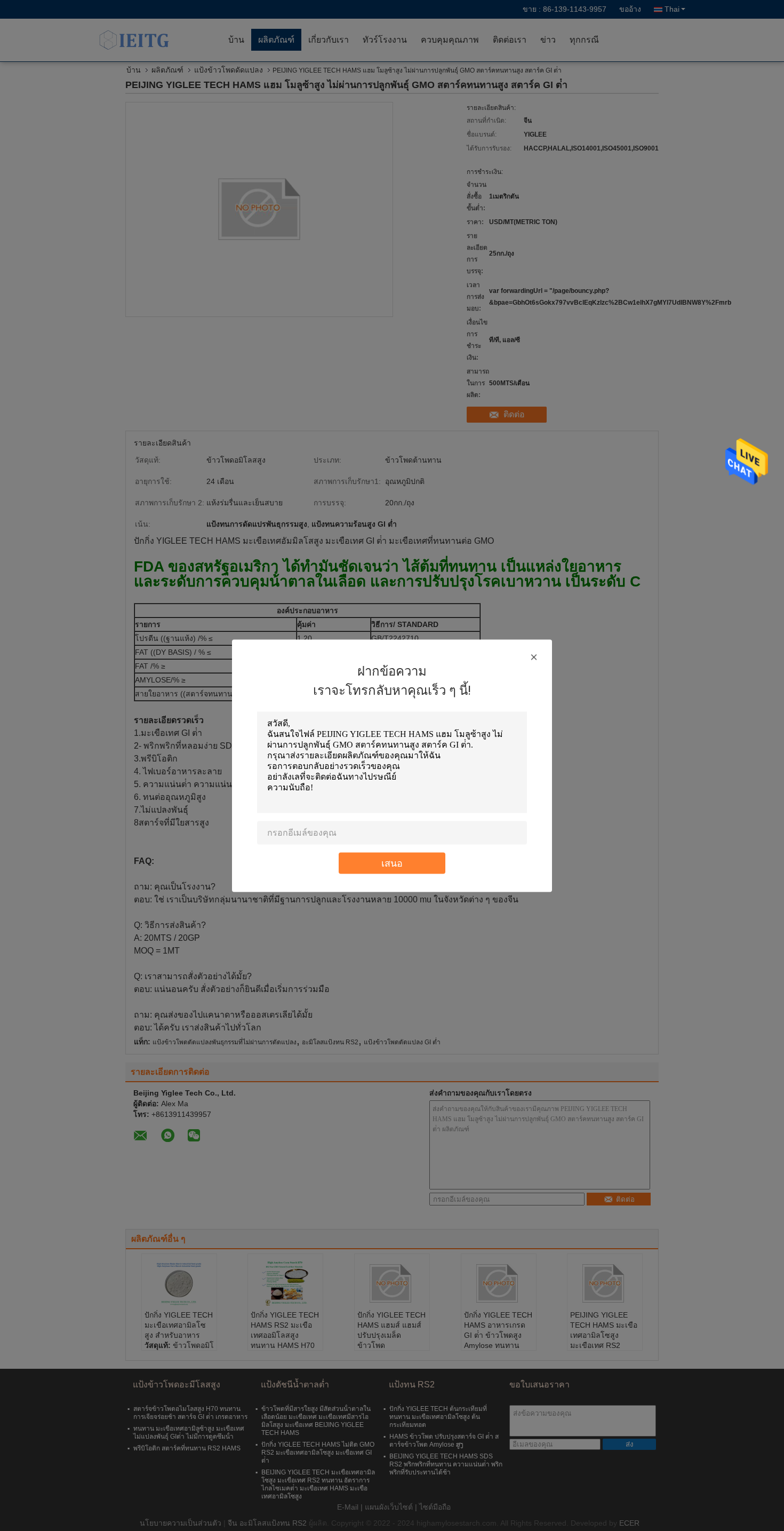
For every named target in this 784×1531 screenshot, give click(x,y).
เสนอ (392, 862)
